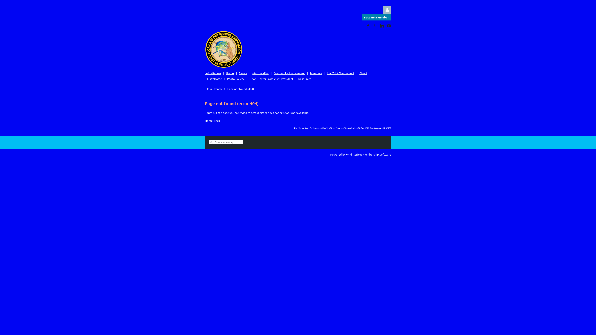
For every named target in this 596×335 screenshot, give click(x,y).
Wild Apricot (354, 154)
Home (230, 73)
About (363, 73)
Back (217, 120)
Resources (304, 78)
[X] (375, 26)
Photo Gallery (235, 78)
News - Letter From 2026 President (271, 78)
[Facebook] (368, 26)
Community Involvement (289, 73)
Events (243, 73)
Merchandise (260, 73)
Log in (387, 10)
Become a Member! (377, 17)
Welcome (216, 78)
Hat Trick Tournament (340, 73)
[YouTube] (389, 26)
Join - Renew (213, 73)
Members (316, 73)
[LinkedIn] (382, 26)
